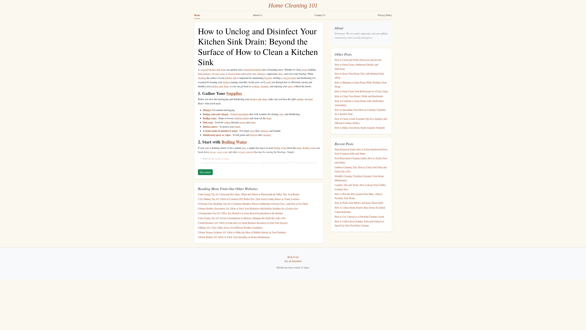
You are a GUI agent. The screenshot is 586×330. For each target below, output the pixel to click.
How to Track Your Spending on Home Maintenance (244, 236)
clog (244, 147)
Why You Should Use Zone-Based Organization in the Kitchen (252, 213)
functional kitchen (252, 69)
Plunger (207, 110)
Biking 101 (204, 227)
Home (197, 15)
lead (247, 73)
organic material (245, 152)
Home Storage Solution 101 (212, 232)
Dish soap (208, 122)
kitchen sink (214, 69)
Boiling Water (234, 142)
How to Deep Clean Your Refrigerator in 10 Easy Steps (361, 91)
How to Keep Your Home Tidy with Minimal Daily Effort (359, 75)
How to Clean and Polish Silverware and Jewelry (358, 59)
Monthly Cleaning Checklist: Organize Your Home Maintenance (359, 178)
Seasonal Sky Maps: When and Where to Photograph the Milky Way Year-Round (260, 194)
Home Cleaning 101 (293, 5)
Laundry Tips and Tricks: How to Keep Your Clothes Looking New (360, 187)
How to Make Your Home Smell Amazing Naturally (360, 127)
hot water (225, 162)
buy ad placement (293, 260)
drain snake (211, 130)
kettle (211, 158)
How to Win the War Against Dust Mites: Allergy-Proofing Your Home (359, 196)
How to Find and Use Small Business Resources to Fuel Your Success (254, 222)
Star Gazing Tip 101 (209, 194)
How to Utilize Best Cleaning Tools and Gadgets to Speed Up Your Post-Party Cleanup (359, 223)
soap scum (220, 73)
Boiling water (210, 118)
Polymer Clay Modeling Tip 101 (215, 203)
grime (253, 122)
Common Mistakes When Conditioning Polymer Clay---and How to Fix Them (270, 203)
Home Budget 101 (208, 236)
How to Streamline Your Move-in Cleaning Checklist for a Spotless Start (360, 111)
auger (235, 130)
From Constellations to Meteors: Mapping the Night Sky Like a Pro (253, 218)
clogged (204, 69)
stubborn (238, 118)
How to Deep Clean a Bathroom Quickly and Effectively (356, 66)
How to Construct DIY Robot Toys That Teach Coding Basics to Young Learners (260, 198)
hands (237, 126)
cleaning (202, 77)
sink (207, 147)
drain (223, 69)
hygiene (268, 77)
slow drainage (259, 73)
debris (246, 118)
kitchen (226, 82)
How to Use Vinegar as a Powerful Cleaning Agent (359, 216)
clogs (281, 114)
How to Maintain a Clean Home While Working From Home (361, 84)
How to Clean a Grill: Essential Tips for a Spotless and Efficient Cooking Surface (361, 120)
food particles (204, 73)
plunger (264, 130)
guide (268, 82)
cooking (255, 86)
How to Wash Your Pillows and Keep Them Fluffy (359, 202)
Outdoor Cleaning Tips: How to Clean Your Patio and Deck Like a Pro (361, 169)
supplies (300, 99)
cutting (227, 122)
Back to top (293, 256)
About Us (257, 15)
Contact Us (320, 15)
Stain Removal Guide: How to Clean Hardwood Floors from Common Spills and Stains (361, 151)
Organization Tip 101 (209, 213)
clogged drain (234, 73)
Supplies (234, 93)
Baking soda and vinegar (216, 114)
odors (280, 73)
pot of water (223, 158)
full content (205, 172)
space (290, 86)
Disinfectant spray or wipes (217, 135)
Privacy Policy (385, 15)
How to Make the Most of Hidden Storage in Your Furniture (257, 232)
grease (305, 69)
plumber (225, 130)
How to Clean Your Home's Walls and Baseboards (359, 96)
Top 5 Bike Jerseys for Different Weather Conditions (237, 227)
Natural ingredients (239, 114)
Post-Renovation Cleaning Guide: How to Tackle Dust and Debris (361, 160)
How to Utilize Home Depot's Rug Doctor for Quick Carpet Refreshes (360, 209)
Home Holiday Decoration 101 (214, 208)
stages (257, 162)
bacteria (253, 134)
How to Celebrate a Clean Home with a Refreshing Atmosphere (359, 102)
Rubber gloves (210, 126)
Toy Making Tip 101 (209, 198)
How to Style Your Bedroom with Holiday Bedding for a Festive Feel (264, 208)
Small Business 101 (208, 222)
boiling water (280, 147)
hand (310, 99)
